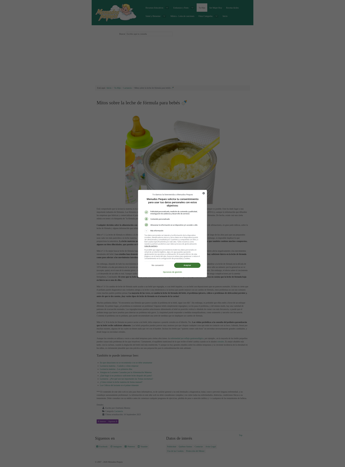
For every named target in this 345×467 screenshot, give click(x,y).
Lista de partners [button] (150, 246)
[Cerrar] (203, 193)
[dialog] (172, 233)
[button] (172, 231)
